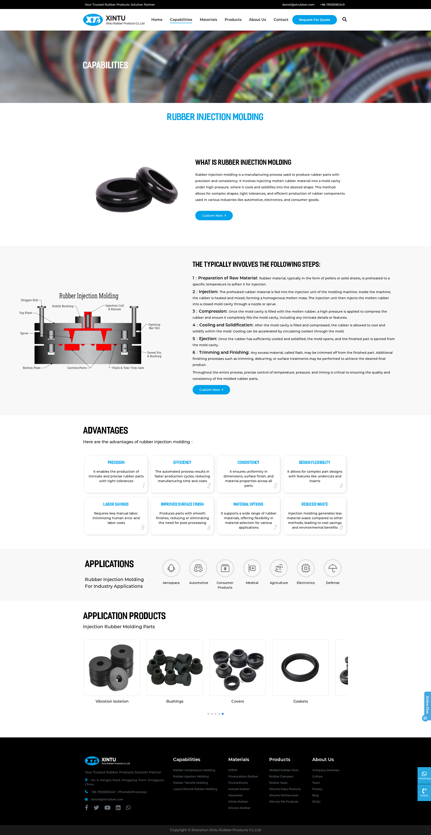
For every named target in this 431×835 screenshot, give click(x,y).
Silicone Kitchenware (283, 795)
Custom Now (212, 216)
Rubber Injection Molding (191, 776)
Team (316, 782)
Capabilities (181, 20)
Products (233, 20)
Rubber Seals (278, 782)
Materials (208, 20)
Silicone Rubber (239, 808)
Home (157, 20)
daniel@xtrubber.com (298, 4)
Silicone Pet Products (284, 801)
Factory (317, 789)
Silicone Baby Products (285, 789)
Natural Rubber (239, 789)
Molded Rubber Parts (284, 770)
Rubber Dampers (281, 776)
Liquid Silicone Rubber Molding (195, 789)
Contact (281, 20)
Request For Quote (314, 20)
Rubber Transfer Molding (190, 782)
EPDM (232, 770)
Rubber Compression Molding (194, 770)
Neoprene (235, 795)
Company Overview (326, 770)
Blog (315, 795)
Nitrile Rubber (238, 801)
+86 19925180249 (332, 4)
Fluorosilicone (238, 782)
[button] (208, 714)
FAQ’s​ (316, 801)
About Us (257, 20)
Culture (317, 776)
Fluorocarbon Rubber (243, 776)
